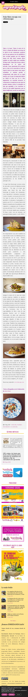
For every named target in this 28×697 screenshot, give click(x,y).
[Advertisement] (14, 35)
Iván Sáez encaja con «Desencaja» (12, 18)
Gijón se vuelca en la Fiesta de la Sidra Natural (15, 614)
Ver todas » (13, 620)
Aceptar (4, 694)
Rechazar (11, 694)
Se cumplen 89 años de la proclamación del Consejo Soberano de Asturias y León (15, 593)
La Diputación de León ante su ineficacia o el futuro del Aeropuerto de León (15, 600)
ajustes (13, 691)
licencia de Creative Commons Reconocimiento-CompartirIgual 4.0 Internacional (13, 683)
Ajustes (18, 694)
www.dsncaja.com (19, 382)
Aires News (8, 391)
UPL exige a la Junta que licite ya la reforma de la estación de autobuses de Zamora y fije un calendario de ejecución (12, 445)
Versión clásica (14, 1)
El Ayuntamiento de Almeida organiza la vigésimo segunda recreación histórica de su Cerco (16, 608)
